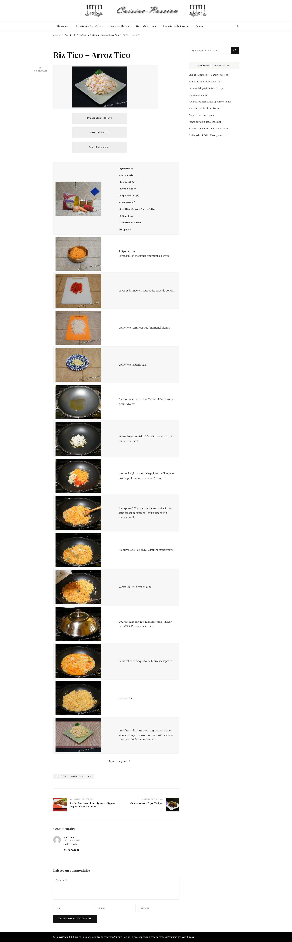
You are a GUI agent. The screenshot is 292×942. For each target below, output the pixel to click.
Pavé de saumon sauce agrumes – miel (210, 101)
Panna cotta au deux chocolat (205, 122)
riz (90, 776)
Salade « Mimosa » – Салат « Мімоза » (209, 74)
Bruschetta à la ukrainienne (204, 108)
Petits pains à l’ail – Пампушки (205, 135)
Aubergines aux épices (201, 115)
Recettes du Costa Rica (88, 26)
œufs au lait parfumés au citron (206, 88)
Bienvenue (63, 26)
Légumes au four (198, 95)
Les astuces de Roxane (176, 26)
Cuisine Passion (81, 937)
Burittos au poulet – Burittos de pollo (209, 128)
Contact (200, 26)
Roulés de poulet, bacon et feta (205, 81)
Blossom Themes (158, 937)
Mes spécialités (145, 26)
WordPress (188, 937)
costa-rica (77, 776)
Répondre (73, 850)
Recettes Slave (118, 26)
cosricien (61, 776)
